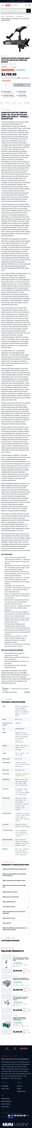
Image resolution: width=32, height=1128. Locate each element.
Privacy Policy (5, 1106)
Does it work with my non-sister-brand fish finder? (14, 912)
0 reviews (13, 67)
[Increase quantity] (10, 85)
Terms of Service (5, 1104)
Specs (13, 102)
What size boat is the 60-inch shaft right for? (14, 886)
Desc (7, 102)
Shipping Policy (5, 1098)
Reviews (26, 102)
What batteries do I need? (10, 892)
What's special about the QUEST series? (14, 880)
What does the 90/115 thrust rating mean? (15, 869)
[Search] (28, 11)
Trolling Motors (19, 16)
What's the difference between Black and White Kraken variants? (14, 928)
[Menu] (2, 5)
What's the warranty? (9, 918)
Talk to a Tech (5, 1088)
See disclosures (25, 78)
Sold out (20, 85)
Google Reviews (21, 1091)
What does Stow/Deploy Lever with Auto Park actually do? (14, 874)
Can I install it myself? (9, 906)
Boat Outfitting (10, 16)
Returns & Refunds (6, 1101)
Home (2, 16)
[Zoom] (28, 25)
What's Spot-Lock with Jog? (11, 897)
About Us (19, 1086)
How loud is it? (7, 923)
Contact (19, 1088)
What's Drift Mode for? (9, 901)
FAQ (20, 102)
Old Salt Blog (4, 1086)
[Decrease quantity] (3, 85)
